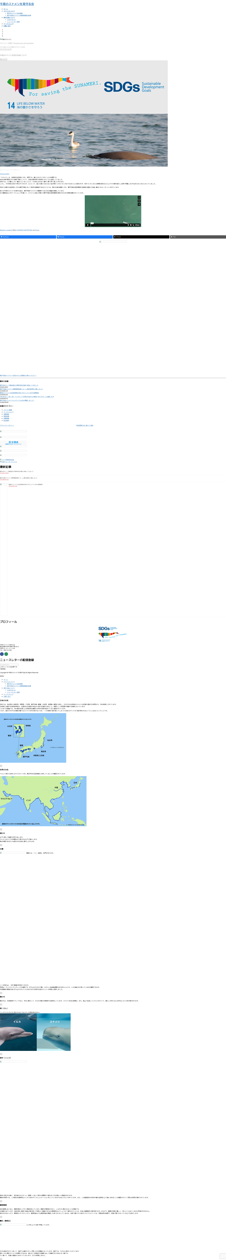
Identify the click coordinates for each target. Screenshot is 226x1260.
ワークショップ (8, 412)
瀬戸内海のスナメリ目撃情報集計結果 (19, 15)
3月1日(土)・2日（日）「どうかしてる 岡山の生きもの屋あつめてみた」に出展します (27, 397)
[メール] (6, 654)
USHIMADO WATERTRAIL (24, 230)
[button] (3, 174)
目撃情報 (6, 418)
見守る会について (9, 688)
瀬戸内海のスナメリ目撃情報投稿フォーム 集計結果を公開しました (21, 389)
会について (3, 59)
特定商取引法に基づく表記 (84, 425)
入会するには (11, 20)
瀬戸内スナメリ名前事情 (15, 13)
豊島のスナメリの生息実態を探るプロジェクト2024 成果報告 (19, 393)
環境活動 (6, 416)
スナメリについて (5, 49)
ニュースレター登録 (13, 22)
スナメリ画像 (8, 410)
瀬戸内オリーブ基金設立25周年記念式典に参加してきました (19, 385)
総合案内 (6, 420)
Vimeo (37, 230)
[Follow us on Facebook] (2, 654)
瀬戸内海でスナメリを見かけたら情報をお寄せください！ (18, 375)
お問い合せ (7, 696)
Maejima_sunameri (6, 230)
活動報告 (6, 414)
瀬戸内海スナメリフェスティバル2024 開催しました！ (17, 400)
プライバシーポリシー (7, 425)
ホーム (6, 679)
